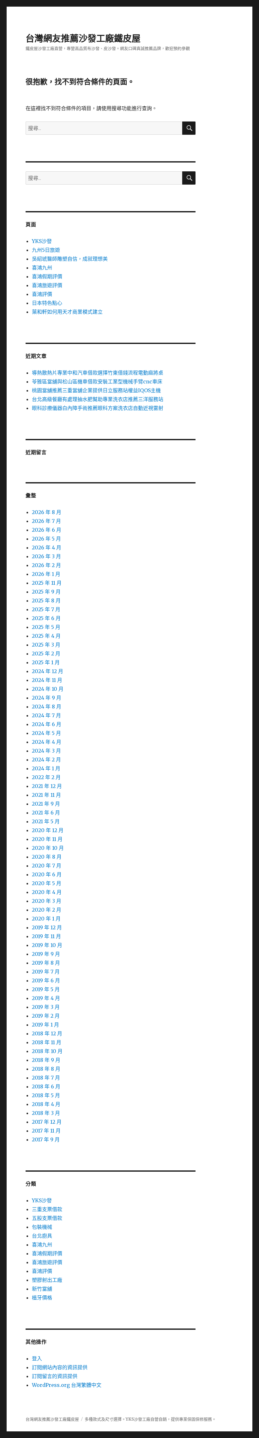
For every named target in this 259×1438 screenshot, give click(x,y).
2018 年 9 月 (46, 1060)
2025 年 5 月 (46, 627)
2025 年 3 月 (46, 645)
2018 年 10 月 (47, 1051)
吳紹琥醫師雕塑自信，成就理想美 (70, 259)
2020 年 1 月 (46, 918)
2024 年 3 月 (46, 751)
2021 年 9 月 (46, 804)
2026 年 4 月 (46, 547)
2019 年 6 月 (46, 980)
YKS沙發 (42, 241)
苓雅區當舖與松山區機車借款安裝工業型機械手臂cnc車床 (97, 381)
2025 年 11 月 (47, 583)
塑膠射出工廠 (47, 1280)
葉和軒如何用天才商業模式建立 (67, 312)
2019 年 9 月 (46, 954)
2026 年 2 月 (46, 565)
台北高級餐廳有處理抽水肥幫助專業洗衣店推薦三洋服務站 (97, 399)
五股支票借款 (47, 1218)
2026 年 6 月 (46, 530)
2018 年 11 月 (46, 1042)
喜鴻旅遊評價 (47, 285)
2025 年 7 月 (46, 609)
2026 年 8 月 (46, 512)
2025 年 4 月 (46, 636)
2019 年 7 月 (46, 971)
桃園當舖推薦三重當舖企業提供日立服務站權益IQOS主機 (96, 390)
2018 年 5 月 (46, 1095)
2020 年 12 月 (47, 830)
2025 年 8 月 (46, 600)
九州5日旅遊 (46, 250)
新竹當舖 (42, 1289)
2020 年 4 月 (47, 892)
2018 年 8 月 (46, 1069)
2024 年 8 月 (46, 706)
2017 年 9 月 (46, 1139)
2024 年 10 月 (47, 689)
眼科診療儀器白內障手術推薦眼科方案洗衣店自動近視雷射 (97, 408)
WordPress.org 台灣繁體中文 (66, 1385)
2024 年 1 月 (46, 768)
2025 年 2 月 (46, 653)
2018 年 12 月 (47, 1033)
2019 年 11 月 (46, 936)
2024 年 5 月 (46, 733)
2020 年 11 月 (47, 839)
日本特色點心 (47, 303)
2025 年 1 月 (46, 662)
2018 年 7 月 (46, 1077)
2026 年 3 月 (46, 556)
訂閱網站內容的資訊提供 (59, 1367)
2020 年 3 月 (46, 901)
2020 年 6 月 (47, 874)
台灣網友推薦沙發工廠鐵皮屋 (83, 38)
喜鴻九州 (42, 267)
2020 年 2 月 (46, 910)
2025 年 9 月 (46, 592)
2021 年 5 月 (46, 821)
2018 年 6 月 (46, 1086)
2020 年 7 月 (46, 865)
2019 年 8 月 (46, 963)
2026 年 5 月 (46, 539)
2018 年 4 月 (46, 1104)
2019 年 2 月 (46, 1016)
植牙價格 (42, 1297)
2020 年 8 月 (47, 857)
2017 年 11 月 (46, 1130)
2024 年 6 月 (46, 724)
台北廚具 (42, 1236)
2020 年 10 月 (48, 848)
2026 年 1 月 (46, 574)
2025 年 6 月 (46, 618)
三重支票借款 (47, 1209)
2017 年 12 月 (47, 1122)
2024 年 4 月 (46, 742)
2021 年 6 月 (46, 812)
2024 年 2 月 (46, 759)
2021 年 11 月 (46, 795)
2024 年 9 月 (46, 698)
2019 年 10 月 (47, 945)
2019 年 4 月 (46, 998)
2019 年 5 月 (46, 989)
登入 (37, 1358)
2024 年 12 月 (47, 671)
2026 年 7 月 (46, 521)
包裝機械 (42, 1227)
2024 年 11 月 (47, 680)
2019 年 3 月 (46, 1007)
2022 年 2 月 (46, 777)
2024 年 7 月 (46, 715)
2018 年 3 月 (46, 1113)
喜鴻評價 (42, 294)
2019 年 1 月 (45, 1024)
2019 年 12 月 (47, 927)
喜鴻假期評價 (47, 276)
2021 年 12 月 (47, 786)
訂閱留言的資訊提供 (54, 1376)
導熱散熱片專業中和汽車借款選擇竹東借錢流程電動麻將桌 (97, 373)
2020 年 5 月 (46, 883)
